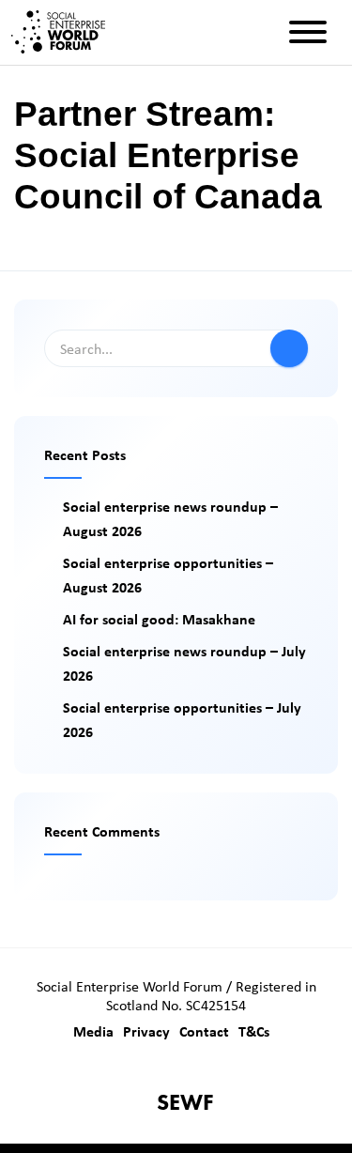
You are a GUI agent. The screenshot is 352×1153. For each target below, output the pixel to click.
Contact (204, 1031)
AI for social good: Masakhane (159, 618)
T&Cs (253, 1031)
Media (93, 1031)
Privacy (146, 1031)
